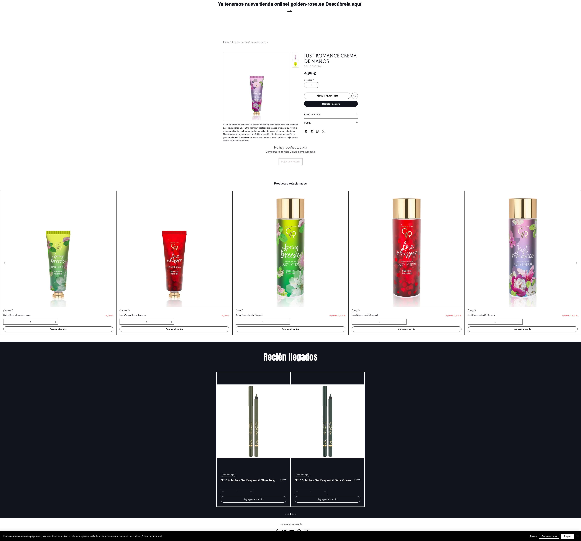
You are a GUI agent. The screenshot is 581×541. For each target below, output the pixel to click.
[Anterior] (4, 263)
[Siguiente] (576, 263)
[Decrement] (306, 85)
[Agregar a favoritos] (354, 96)
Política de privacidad (151, 536)
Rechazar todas (549, 536)
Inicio (226, 42)
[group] (290, 263)
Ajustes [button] (533, 536)
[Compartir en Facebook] (306, 131)
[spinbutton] (311, 85)
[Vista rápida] (58, 249)
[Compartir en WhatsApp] (317, 131)
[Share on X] (323, 131)
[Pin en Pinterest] (312, 131)
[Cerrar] (577, 536)
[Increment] (317, 85)
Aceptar (567, 536)
